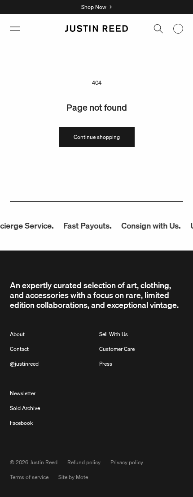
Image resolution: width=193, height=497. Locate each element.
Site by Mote (73, 477)
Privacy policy (126, 462)
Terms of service (29, 477)
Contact (19, 349)
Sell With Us (113, 334)
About (17, 334)
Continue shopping (97, 137)
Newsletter (22, 393)
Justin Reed (43, 462)
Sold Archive (25, 408)
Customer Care (117, 349)
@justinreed (24, 363)
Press (105, 363)
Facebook (21, 423)
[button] (15, 29)
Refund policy (84, 462)
